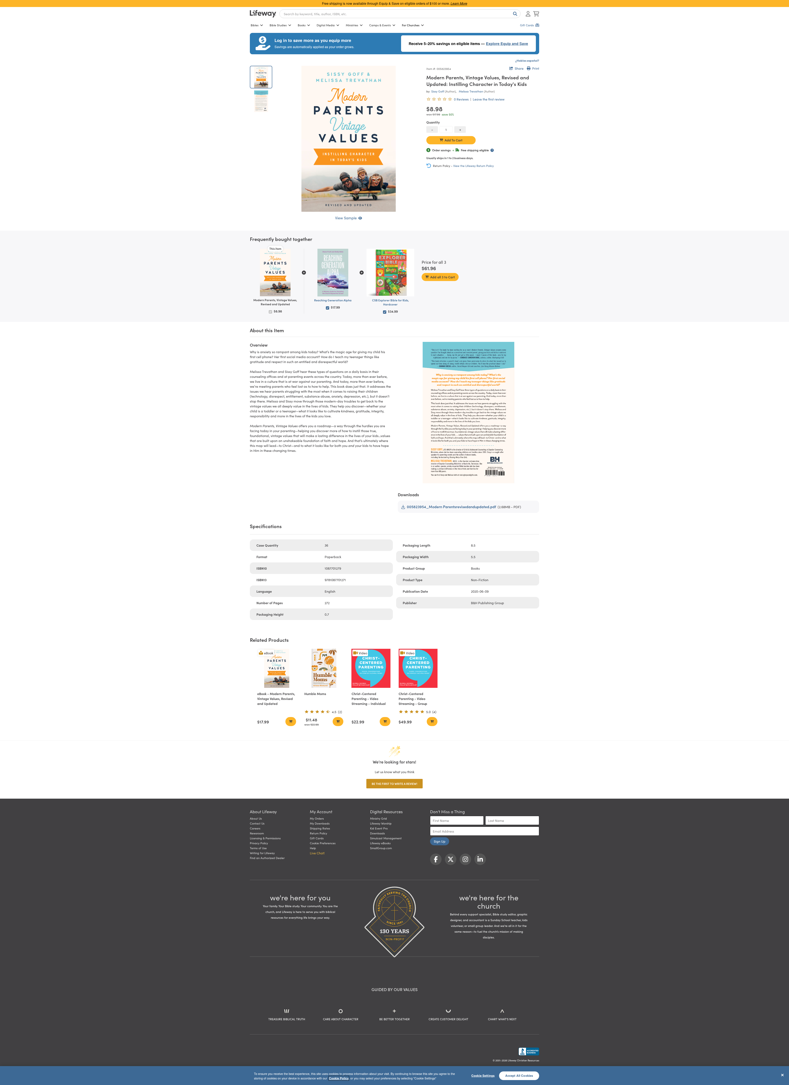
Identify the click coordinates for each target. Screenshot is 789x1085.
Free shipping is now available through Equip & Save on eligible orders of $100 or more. (394, 3)
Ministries (352, 25)
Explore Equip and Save (507, 43)
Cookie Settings (483, 1075)
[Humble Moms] (323, 668)
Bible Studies (278, 25)
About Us (256, 818)
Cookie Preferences (323, 843)
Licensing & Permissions (265, 838)
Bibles (254, 25)
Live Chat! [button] (317, 853)
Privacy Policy (259, 843)
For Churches (410, 25)
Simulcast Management (386, 838)
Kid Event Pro (379, 828)
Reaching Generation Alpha (333, 300)
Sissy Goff (437, 91)
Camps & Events (380, 25)
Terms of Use (258, 848)
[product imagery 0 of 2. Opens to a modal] (348, 139)
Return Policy (318, 833)
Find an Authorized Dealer (267, 858)
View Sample (346, 217)
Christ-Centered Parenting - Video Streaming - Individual (369, 698)
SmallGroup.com (381, 848)
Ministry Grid (378, 818)
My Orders (317, 818)
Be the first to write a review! (394, 784)
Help (313, 848)
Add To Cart (454, 140)
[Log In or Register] (528, 13)
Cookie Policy (339, 1078)
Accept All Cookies (519, 1075)
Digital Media (326, 25)
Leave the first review (488, 99)
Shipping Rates (320, 828)
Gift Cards (317, 838)
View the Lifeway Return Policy (473, 166)
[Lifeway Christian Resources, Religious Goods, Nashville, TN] (529, 1051)
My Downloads (320, 823)
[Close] (782, 1074)
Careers (255, 828)
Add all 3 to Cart (442, 277)
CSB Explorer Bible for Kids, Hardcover (390, 302)
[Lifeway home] (263, 13)
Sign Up (439, 841)
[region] (394, 1075)
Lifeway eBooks (380, 843)
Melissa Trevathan (471, 91)
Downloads (377, 833)
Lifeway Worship (381, 823)
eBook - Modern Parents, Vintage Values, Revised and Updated (276, 698)
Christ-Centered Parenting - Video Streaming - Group (413, 698)
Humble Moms (315, 693)
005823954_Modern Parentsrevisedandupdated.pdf (451, 506)
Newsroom (257, 833)
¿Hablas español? (527, 60)
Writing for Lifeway (262, 853)
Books (302, 25)
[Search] (514, 13)
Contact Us (257, 823)
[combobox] (399, 13)
